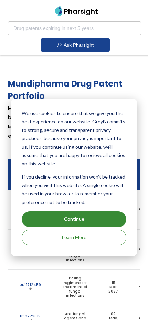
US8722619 (30, 316)
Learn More (74, 237)
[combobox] (74, 28)
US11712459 (30, 284)
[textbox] (74, 28)
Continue (74, 219)
